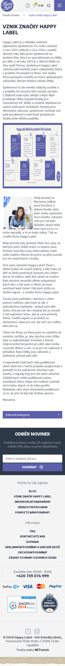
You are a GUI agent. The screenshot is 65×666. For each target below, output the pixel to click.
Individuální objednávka (32, 501)
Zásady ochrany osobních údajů (32, 557)
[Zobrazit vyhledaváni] (48, 5)
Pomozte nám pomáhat (32, 512)
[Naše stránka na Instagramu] (37, 630)
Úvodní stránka (11, 15)
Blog (32, 491)
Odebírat (30, 467)
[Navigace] (59, 5)
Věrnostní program (32, 507)
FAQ (32, 531)
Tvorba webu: (32, 649)
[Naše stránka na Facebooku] (28, 630)
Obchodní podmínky (32, 552)
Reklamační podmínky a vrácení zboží (32, 547)
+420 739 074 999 (32, 576)
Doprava (32, 541)
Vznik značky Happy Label (32, 496)
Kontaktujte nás (32, 536)
